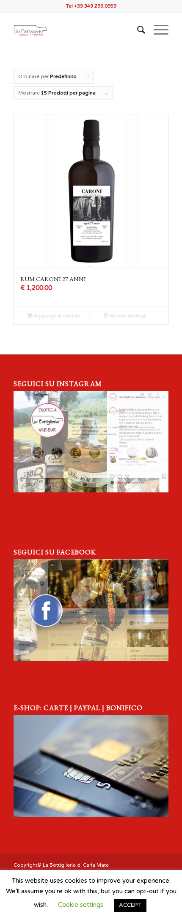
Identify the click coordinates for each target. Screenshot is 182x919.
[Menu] (156, 30)
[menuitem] (137, 30)
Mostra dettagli (127, 316)
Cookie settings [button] (80, 904)
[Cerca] (137, 30)
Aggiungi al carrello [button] (56, 316)
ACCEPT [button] (130, 905)
